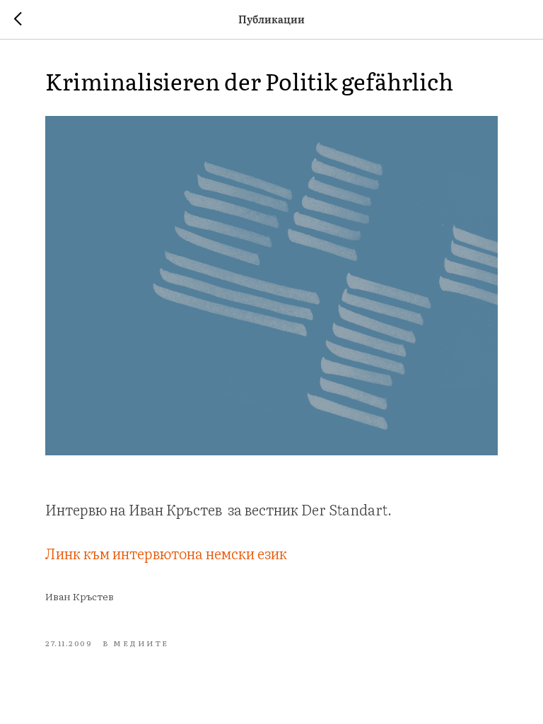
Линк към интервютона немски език (166, 553)
